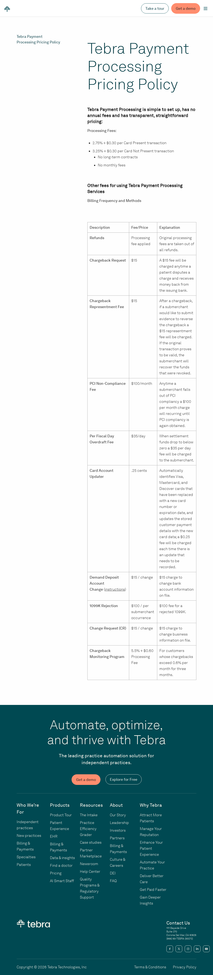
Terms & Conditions (150, 967)
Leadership (119, 822)
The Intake (89, 815)
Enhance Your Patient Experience (151, 848)
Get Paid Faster (153, 889)
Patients (24, 864)
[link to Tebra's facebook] (169, 948)
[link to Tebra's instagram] (188, 948)
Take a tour (154, 8)
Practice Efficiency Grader (88, 828)
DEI (113, 873)
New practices (29, 835)
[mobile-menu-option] (205, 8)
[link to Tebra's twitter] (179, 948)
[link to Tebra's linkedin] (197, 948)
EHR (53, 836)
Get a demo (186, 8)
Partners (117, 838)
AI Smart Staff (62, 881)
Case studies (91, 842)
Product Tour (61, 815)
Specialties (26, 857)
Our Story (118, 815)
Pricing (56, 873)
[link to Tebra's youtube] (206, 948)
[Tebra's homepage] (7, 8)
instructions (115, 589)
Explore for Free (123, 779)
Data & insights (62, 858)
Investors (118, 830)
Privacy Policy (184, 967)
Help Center (90, 871)
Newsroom (89, 864)
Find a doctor (61, 865)
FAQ (113, 881)
